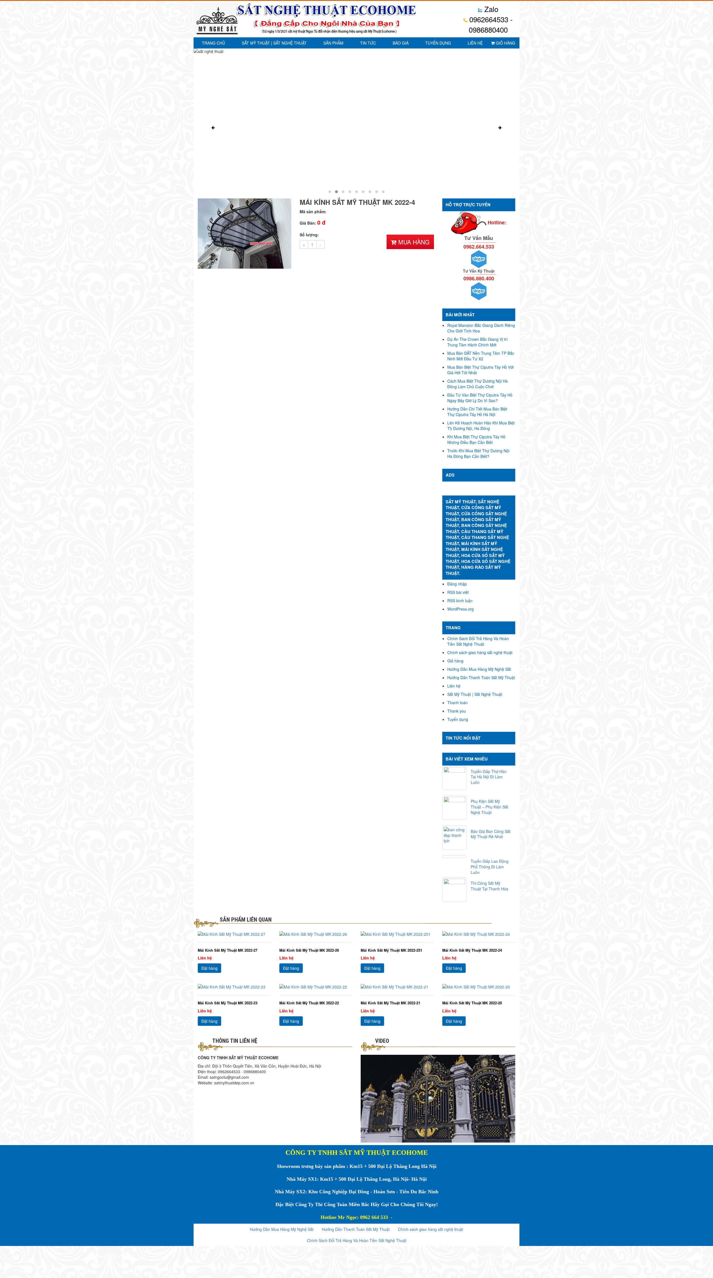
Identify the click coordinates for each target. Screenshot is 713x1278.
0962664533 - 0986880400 (490, 24)
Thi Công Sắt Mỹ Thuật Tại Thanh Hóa (489, 885)
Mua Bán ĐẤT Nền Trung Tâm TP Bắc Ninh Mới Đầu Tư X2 (480, 355)
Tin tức (368, 43)
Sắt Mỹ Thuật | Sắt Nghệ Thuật (274, 43)
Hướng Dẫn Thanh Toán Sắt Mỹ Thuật (481, 677)
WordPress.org (460, 609)
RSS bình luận (460, 600)
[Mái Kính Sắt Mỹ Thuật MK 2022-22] (316, 987)
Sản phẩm (333, 43)
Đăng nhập (457, 584)
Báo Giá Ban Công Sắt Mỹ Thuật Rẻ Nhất (491, 834)
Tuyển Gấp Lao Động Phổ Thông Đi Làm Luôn (490, 866)
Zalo (490, 9)
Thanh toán (457, 702)
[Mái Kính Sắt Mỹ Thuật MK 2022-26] (316, 934)
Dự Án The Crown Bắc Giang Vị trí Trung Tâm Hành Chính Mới (477, 342)
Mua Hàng (413, 242)
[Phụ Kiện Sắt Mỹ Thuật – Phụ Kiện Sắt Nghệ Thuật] (454, 807)
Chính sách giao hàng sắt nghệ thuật (479, 652)
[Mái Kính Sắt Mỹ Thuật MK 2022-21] (397, 987)
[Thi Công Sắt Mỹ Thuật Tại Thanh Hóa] (454, 889)
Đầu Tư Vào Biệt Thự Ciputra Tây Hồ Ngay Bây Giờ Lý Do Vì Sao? (479, 397)
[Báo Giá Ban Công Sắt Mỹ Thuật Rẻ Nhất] (454, 838)
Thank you (456, 711)
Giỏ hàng (505, 43)
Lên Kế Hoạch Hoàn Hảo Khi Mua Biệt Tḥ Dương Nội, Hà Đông (481, 425)
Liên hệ (475, 43)
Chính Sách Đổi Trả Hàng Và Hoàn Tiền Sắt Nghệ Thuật (478, 641)
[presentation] (213, 127)
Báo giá (401, 43)
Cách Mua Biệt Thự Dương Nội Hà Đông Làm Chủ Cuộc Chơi (477, 383)
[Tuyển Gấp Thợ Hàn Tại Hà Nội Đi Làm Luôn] (454, 778)
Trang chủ (213, 43)
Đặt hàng (209, 968)
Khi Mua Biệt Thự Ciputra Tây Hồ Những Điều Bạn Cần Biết (476, 439)
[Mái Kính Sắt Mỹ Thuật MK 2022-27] (234, 934)
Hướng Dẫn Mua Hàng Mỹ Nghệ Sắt (479, 669)
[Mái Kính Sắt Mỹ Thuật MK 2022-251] (397, 934)
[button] (329, 192)
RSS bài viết (458, 592)
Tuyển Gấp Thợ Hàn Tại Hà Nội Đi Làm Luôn (489, 777)
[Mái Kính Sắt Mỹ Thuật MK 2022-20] (479, 987)
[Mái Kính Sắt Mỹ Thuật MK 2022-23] (234, 987)
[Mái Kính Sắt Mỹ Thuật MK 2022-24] (479, 934)
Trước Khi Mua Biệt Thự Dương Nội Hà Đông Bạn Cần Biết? (478, 453)
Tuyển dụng (438, 43)
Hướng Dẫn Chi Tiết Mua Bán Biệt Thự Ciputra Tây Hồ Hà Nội (477, 411)
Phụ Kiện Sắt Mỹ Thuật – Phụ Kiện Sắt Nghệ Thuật (489, 806)
